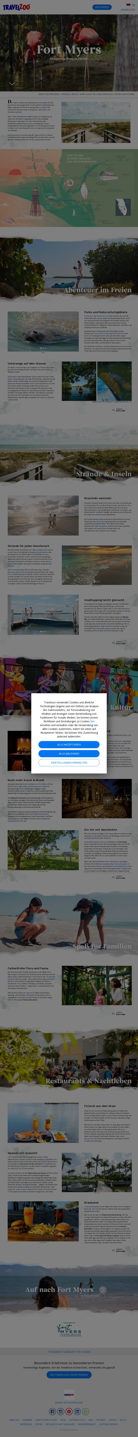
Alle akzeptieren (69, 744)
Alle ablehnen (69, 753)
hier (92, 721)
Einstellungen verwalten (69, 762)
